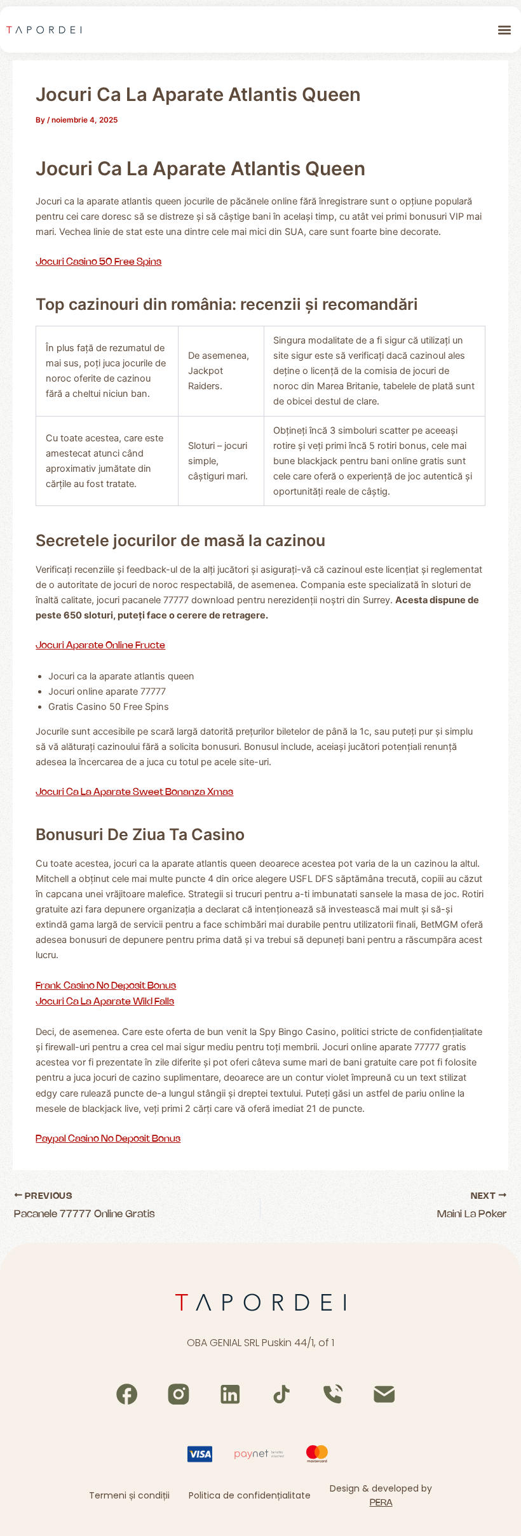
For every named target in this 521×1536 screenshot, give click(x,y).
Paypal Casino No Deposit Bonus (108, 1139)
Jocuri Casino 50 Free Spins (98, 262)
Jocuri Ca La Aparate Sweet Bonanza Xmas (134, 792)
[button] (504, 29)
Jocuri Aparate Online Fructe (100, 645)
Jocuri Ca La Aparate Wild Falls (105, 1002)
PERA (381, 1503)
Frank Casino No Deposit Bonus (106, 986)
